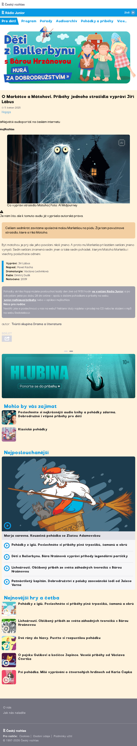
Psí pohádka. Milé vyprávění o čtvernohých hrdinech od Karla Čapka (75, 672)
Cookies (24, 736)
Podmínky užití (63, 736)
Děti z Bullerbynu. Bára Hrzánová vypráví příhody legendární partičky (70, 556)
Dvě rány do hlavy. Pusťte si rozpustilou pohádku (59, 638)
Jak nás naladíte (14, 713)
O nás (7, 707)
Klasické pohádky (32, 429)
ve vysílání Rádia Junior (108, 291)
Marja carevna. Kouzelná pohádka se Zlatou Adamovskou (52, 535)
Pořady (46, 21)
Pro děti (9, 21)
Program (29, 21)
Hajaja (6, 112)
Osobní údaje (41, 736)
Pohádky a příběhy (97, 21)
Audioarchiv (66, 21)
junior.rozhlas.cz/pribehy (20, 300)
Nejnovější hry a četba (31, 598)
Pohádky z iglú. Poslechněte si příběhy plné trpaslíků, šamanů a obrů (69, 544)
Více (122, 21)
